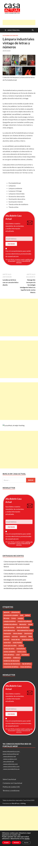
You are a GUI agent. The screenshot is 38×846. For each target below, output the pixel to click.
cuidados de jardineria (10, 624)
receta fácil (7, 642)
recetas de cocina (9, 648)
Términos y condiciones (11, 791)
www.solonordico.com (11, 766)
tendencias (16, 658)
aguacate (6, 612)
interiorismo (28, 633)
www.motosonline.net (11, 754)
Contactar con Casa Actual (12, 783)
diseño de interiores (23, 627)
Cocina (13, 618)
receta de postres (27, 639)
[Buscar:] (19, 480)
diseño (30, 624)
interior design (17, 633)
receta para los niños (10, 645)
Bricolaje (6, 618)
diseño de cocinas (9, 627)
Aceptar (6, 842)
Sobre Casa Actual (9, 779)
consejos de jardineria (24, 621)
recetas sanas (21, 651)
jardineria (7, 636)
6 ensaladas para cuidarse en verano (17, 570)
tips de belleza (26, 664)
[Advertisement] (20, 22)
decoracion (22, 624)
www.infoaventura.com (11, 751)
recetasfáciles (20, 648)
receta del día (15, 639)
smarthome (25, 655)
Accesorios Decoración (10, 35)
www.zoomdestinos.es (11, 769)
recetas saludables (9, 651)
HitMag (23, 803)
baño (21, 615)
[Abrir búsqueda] (32, 30)
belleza (27, 615)
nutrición (6, 639)
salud (17, 655)
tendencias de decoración (11, 661)
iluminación (7, 633)
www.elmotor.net (9, 756)
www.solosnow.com (10, 764)
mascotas (15, 636)
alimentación (16, 612)
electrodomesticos (9, 630)
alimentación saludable (11, 615)
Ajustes (26, 842)
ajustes (27, 839)
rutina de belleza (9, 655)
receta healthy (17, 642)
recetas (21, 645)
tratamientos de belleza (11, 667)
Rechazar (16, 842)
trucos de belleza (25, 667)
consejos (20, 618)
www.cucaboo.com (10, 759)
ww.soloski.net (8, 761)
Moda (30, 636)
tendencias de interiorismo (12, 664)
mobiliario (23, 636)
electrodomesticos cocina (25, 630)
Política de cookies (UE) (11, 787)
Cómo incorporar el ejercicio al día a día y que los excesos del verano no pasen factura (18, 563)
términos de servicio (23, 261)
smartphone (7, 658)
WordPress (15, 803)
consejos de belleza (10, 621)
